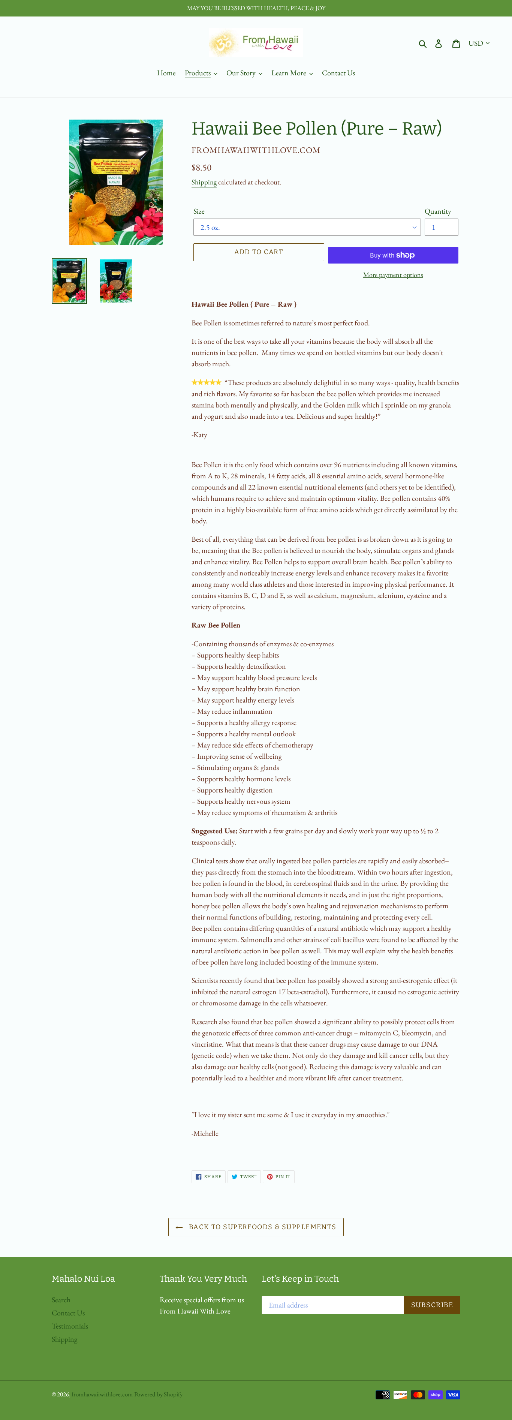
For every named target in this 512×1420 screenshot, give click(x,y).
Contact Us (68, 1313)
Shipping (204, 182)
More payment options (393, 274)
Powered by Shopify (158, 1394)
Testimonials (70, 1326)
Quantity (438, 211)
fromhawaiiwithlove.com (102, 1394)
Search (61, 1300)
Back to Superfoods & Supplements (262, 1227)
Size (199, 211)
